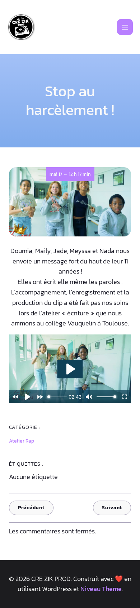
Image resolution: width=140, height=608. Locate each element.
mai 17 (56, 174)
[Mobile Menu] (125, 27)
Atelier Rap (21, 441)
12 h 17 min (80, 174)
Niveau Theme (101, 589)
